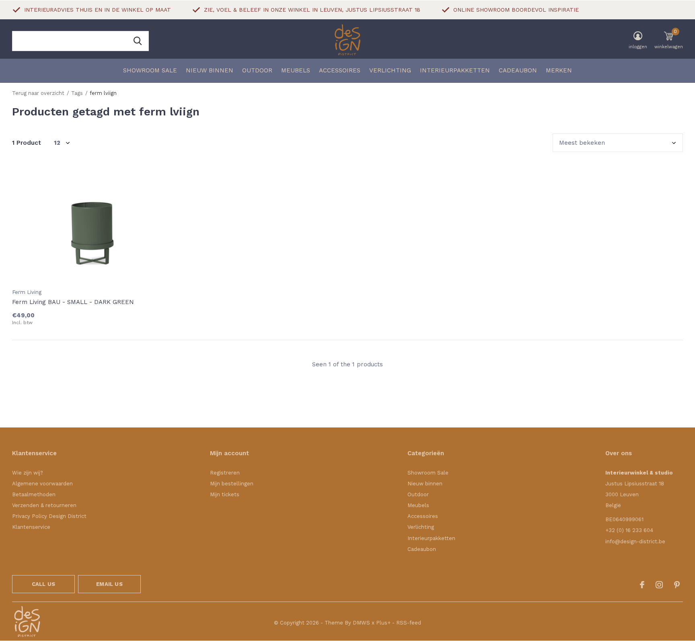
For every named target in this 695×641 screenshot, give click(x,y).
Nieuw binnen (209, 70)
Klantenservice (31, 527)
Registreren (225, 473)
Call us (43, 584)
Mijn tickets (224, 494)
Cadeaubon (518, 70)
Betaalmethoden (34, 494)
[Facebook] (642, 585)
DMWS (361, 623)
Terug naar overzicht (38, 93)
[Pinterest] (677, 585)
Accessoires (339, 70)
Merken (559, 70)
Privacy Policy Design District (49, 516)
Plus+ (383, 623)
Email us (109, 584)
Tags (77, 93)
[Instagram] (659, 585)
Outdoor (257, 70)
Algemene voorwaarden (42, 484)
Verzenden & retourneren (44, 505)
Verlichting (390, 70)
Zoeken (137, 41)
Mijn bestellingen (231, 484)
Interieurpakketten (455, 70)
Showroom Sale (150, 70)
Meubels (295, 70)
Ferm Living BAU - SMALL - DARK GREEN (73, 302)
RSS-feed (408, 623)
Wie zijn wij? (27, 473)
